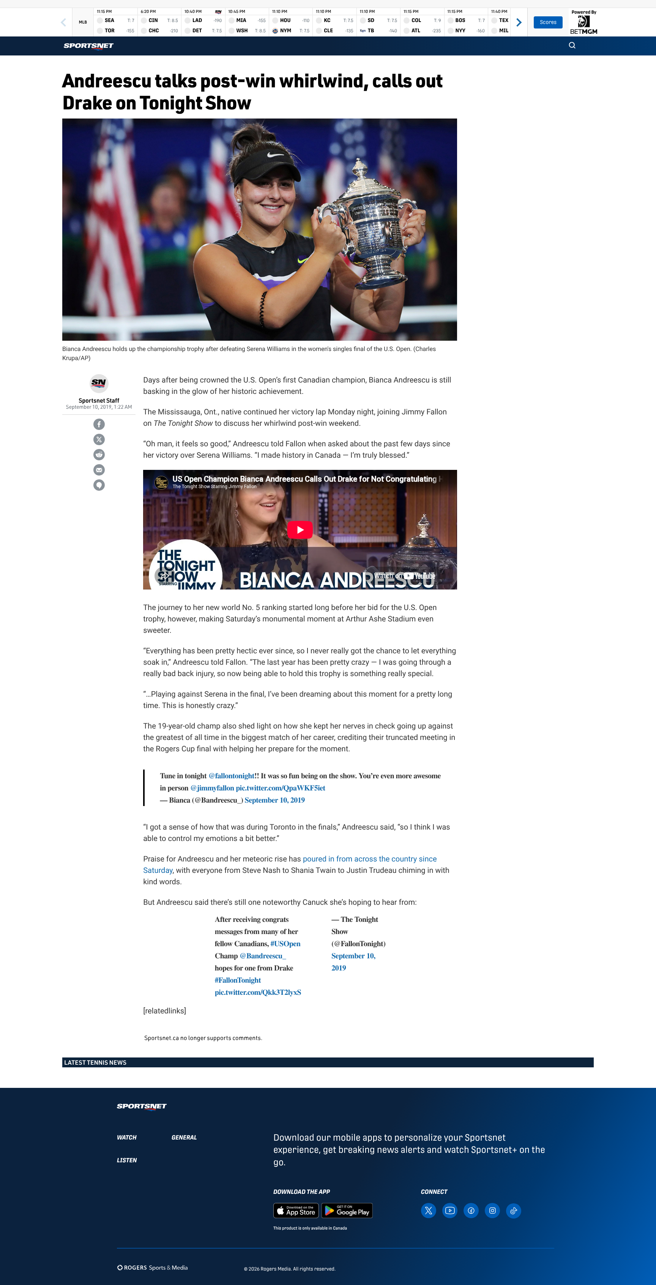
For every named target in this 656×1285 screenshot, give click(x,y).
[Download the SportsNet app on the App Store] (296, 1210)
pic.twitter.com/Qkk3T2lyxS (258, 991)
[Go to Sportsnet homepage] (89, 47)
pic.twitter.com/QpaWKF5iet (280, 787)
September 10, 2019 (275, 799)
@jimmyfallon (212, 787)
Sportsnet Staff (99, 400)
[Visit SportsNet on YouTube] (449, 1210)
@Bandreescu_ (263, 955)
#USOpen (286, 943)
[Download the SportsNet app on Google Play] (347, 1210)
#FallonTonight (238, 979)
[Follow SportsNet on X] (428, 1210)
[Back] (63, 22)
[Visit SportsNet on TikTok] (513, 1210)
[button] (572, 46)
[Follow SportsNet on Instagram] (492, 1210)
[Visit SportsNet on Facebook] (471, 1210)
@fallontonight (231, 775)
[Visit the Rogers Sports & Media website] (152, 1267)
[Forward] (519, 22)
